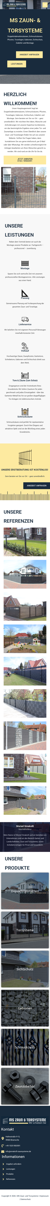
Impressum (44, 1196)
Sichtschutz (25, 968)
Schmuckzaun (25, 1047)
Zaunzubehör (25, 1086)
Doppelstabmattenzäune (25, 890)
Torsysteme (25, 929)
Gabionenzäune (25, 1008)
